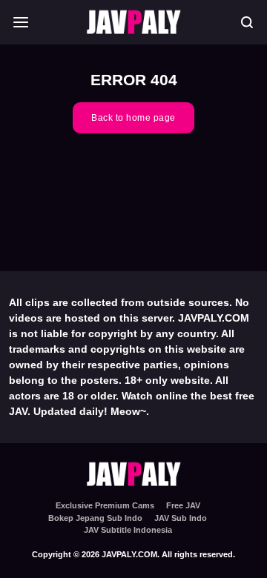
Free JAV (183, 505)
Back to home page (133, 118)
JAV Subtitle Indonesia (128, 529)
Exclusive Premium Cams (105, 505)
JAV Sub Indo (180, 518)
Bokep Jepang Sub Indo (95, 518)
